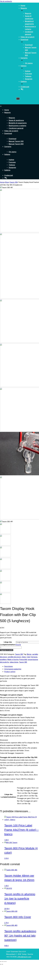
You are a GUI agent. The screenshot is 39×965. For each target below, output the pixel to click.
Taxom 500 (14, 182)
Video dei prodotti (27, 37)
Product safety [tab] (9, 672)
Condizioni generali (16, 128)
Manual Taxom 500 (16, 141)
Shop (7, 182)
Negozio (28, 13)
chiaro (24, 657)
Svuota (18, 645)
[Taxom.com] (8, 51)
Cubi (28, 657)
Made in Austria (13, 660)
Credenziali (25, 87)
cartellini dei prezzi (14, 657)
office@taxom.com (24, 957)
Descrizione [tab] (8, 666)
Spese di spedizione (16, 120)
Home (23, 6)
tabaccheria (14, 662)
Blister (29, 654)
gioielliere (3, 660)
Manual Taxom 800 (16, 144)
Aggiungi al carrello (7, 650)
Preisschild (23, 660)
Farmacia (34, 657)
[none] (21, 115)
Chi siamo (29, 63)
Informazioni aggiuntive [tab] (12, 669)
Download (28, 45)
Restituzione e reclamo (17, 126)
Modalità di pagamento (18, 123)
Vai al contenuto (6, 1)
